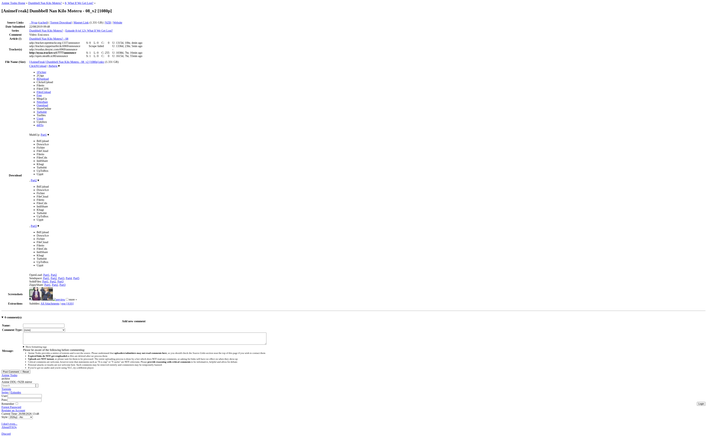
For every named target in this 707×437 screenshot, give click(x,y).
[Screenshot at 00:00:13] (41, 299)
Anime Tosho (9, 375)
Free (39, 95)
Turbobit (42, 111)
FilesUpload (44, 92)
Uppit (40, 118)
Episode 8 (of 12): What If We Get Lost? (89, 30)
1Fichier (41, 72)
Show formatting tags (36, 346)
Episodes (15, 392)
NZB (108, 22)
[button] (67, 299)
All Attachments (50, 303)
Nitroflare (42, 102)
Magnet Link (81, 22)
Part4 (69, 278)
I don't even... (9, 423)
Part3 (34, 226)
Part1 (44, 134)
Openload (42, 105)
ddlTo (40, 125)
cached (43, 22)
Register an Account (13, 410)
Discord (6, 433)
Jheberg (52, 65)
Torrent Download (61, 22)
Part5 (76, 278)
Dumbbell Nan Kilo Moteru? (45, 3)
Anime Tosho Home (13, 3)
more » (73, 299)
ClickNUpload (37, 65)
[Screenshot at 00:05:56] (59, 299)
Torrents (6, 389)
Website (117, 22)
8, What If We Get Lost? (79, 3)
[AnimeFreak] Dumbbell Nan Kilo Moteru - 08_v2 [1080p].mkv (66, 61)
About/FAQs (9, 427)
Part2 (34, 180)
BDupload (43, 78)
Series (4, 392)
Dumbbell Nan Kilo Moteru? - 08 (48, 38)
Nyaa (33, 22)
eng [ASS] (67, 303)
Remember (8, 403)
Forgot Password (11, 407)
